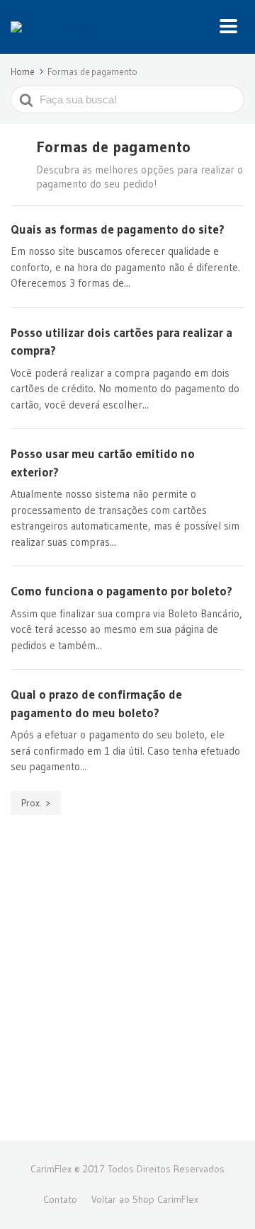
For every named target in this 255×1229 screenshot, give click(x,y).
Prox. (31, 802)
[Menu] (232, 27)
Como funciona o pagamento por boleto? (121, 590)
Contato (60, 1199)
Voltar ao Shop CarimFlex (144, 1199)
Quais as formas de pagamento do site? (118, 229)
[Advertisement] (127, 991)
